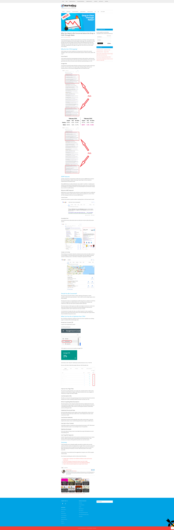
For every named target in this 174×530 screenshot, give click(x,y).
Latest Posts (66, 467)
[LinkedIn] (94, 469)
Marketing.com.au (69, 6)
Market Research (81, 508)
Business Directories (64, 519)
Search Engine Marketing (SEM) (83, 512)
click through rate (78, 493)
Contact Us (62, 523)
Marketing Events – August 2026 (103, 51)
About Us (62, 521)
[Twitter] (92, 469)
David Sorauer (68, 37)
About (62, 467)
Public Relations (81, 510)
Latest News (72, 493)
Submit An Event (63, 513)
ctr (81, 493)
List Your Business (63, 515)
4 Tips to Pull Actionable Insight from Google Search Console (75, 463)
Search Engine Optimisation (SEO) (83, 514)
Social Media (80, 516)
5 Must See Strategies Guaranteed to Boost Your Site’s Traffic (75, 461)
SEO (74, 493)
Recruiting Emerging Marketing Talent (104, 56)
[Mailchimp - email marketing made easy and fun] (109, 44)
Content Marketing (64, 493)
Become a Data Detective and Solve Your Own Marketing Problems (76, 462)
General (68, 493)
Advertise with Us (63, 509)
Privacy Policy (94, 528)
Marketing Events (63, 517)
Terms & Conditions (89, 528)
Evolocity (74, 470)
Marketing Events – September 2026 (103, 49)
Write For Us (63, 511)
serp (84, 493)
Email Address (99, 36)
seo (82, 493)
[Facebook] (91, 469)
